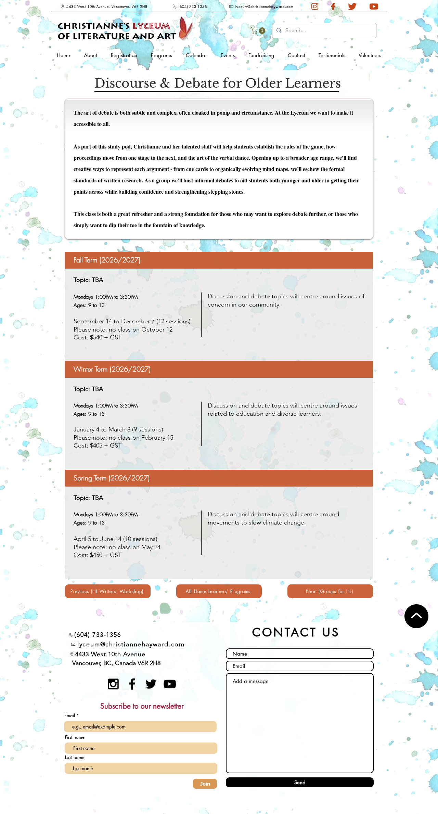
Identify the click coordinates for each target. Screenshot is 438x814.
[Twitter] (150, 684)
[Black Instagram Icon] (113, 684)
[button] (259, 30)
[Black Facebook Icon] (132, 684)
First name (75, 737)
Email (70, 715)
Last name (75, 757)
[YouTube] (169, 684)
